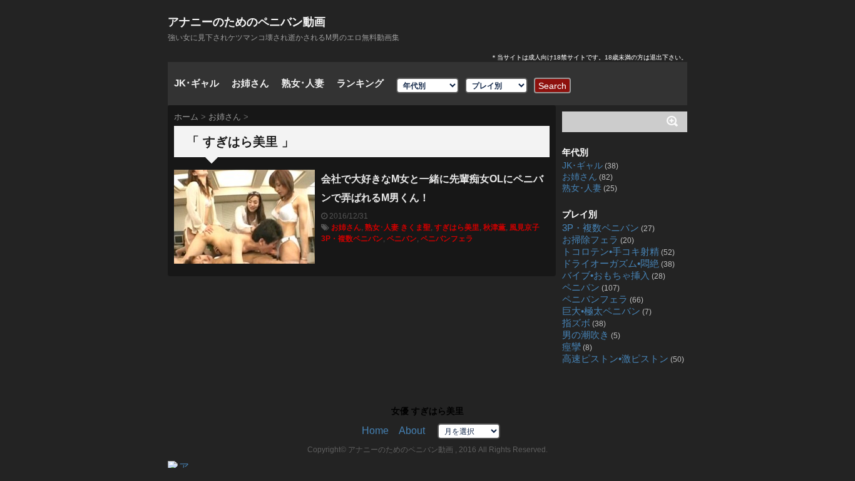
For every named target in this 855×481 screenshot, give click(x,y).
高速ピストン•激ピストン (615, 359)
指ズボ (576, 323)
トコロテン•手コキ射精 (610, 252)
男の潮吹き (585, 335)
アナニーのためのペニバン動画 (246, 22)
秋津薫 (494, 227)
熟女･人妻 (303, 83)
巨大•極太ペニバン (601, 311)
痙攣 (571, 347)
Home (375, 430)
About (412, 430)
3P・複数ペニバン (352, 238)
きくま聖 (416, 227)
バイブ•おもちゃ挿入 (606, 276)
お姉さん (250, 83)
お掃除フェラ (590, 240)
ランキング (360, 83)
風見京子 (524, 227)
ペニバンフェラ (447, 238)
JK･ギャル (196, 83)
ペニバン (402, 238)
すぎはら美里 (456, 227)
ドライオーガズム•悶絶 (610, 264)
